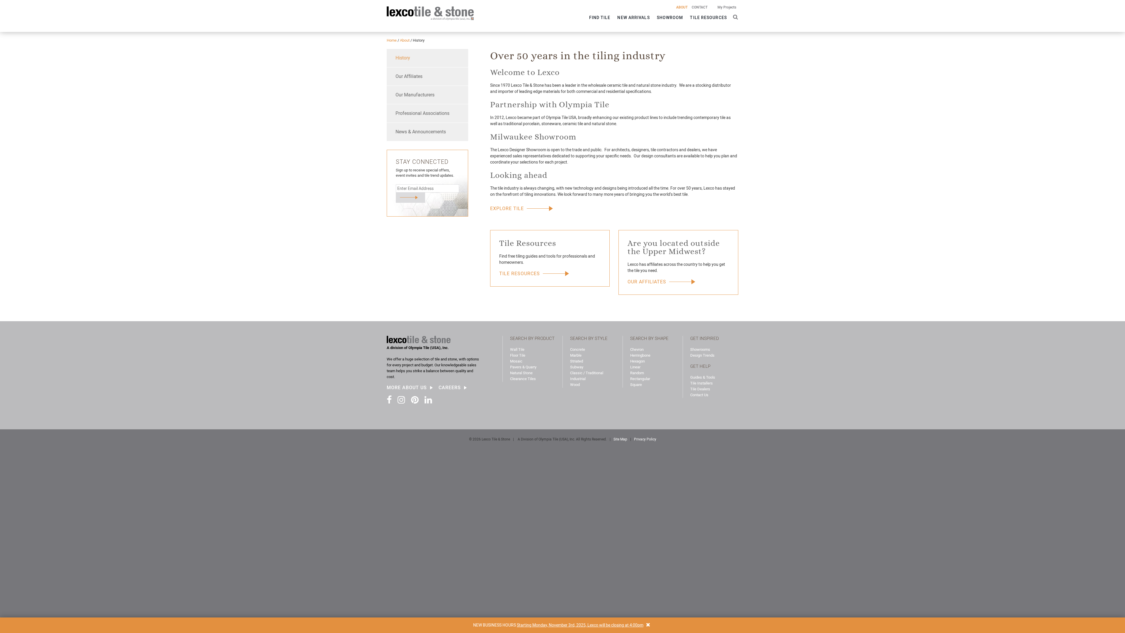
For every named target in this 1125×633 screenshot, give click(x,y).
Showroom (670, 17)
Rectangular (640, 379)
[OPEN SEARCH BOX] (734, 16)
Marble (576, 355)
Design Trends (702, 355)
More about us (407, 387)
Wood (575, 384)
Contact (700, 7)
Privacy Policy (645, 439)
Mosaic (516, 361)
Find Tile (600, 17)
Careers (450, 387)
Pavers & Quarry (523, 367)
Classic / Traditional (586, 373)
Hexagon (637, 361)
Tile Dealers (700, 389)
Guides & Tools (702, 377)
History (403, 58)
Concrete (577, 349)
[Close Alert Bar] (648, 625)
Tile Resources (708, 17)
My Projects (726, 7)
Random (637, 373)
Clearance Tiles (523, 379)
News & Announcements (421, 132)
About (682, 7)
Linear (635, 367)
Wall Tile (517, 349)
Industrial (578, 379)
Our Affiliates (409, 76)
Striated (576, 361)
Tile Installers (701, 383)
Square (636, 384)
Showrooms (700, 349)
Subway (576, 367)
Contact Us (699, 395)
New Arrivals (633, 17)
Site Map (620, 439)
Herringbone (640, 355)
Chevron (637, 349)
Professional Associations (422, 113)
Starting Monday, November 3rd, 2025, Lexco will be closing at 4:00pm (580, 625)
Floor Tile (517, 355)
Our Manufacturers (415, 95)
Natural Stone (521, 373)
